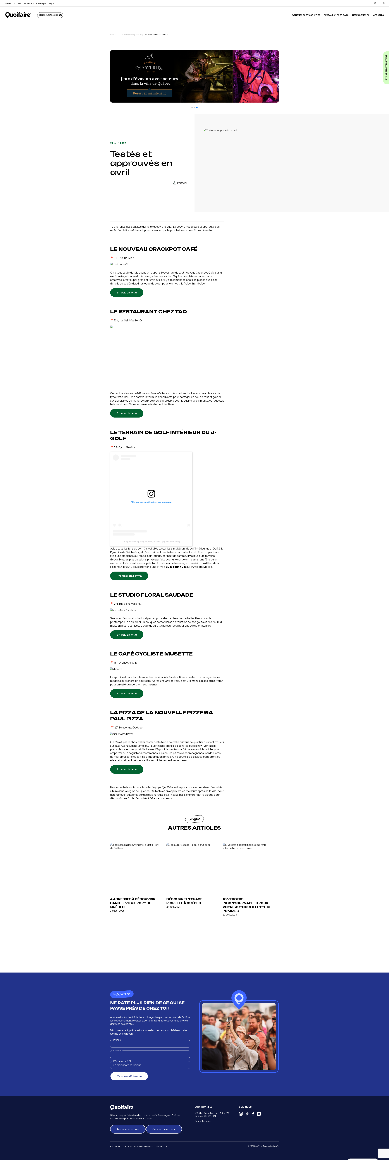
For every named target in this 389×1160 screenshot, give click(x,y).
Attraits (378, 15)
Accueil (8, 3)
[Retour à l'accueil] (18, 15)
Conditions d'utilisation (143, 1146)
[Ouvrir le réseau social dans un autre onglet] (241, 1114)
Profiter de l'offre (129, 575)
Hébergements (360, 15)
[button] (192, 107)
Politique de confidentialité (120, 1146)
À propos (17, 3)
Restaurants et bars (336, 15)
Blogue (51, 3)
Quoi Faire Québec (126, 35)
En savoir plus (127, 292)
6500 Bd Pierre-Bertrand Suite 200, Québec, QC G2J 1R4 (212, 1114)
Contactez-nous (202, 1121)
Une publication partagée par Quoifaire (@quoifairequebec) (151, 541)
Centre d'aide (161, 1146)
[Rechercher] (384, 3)
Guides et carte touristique (35, 3)
